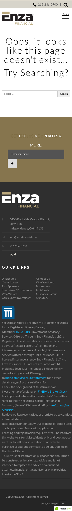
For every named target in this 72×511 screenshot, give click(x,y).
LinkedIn (12, 255)
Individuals (42, 290)
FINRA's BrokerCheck (52, 391)
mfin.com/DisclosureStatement (25, 377)
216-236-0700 (48, 4)
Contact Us (43, 278)
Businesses (43, 286)
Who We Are (9, 293)
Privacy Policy (49, 503)
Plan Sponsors (10, 286)
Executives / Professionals (18, 290)
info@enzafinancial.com (23, 237)
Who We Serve (45, 282)
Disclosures (9, 278)
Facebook (16, 255)
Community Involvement (16, 297)
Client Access (10, 282)
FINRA (18, 332)
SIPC (28, 332)
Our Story (42, 297)
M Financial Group (46, 293)
